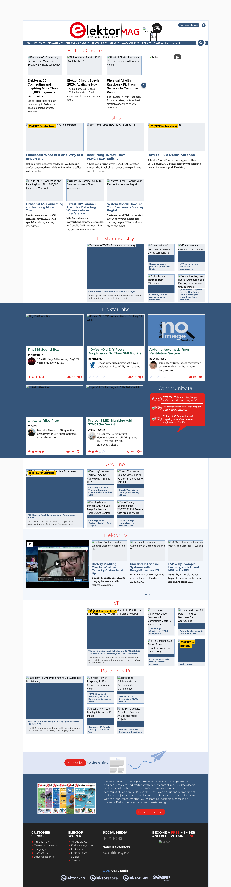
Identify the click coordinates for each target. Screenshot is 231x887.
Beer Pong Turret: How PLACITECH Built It (106, 157)
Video (113, 43)
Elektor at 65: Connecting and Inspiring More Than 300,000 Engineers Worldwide (178, 419)
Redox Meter (186, 664)
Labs (145, 43)
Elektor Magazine (82, 845)
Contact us (41, 852)
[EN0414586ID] (92, 436)
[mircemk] (92, 365)
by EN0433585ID (157, 359)
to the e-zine (88, 763)
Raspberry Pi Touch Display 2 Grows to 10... (99, 729)
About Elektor (79, 841)
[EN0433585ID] (153, 365)
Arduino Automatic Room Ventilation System (170, 351)
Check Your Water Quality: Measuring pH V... (129, 492)
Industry (98, 43)
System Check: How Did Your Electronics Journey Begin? (125, 207)
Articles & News (76, 43)
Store (177, 43)
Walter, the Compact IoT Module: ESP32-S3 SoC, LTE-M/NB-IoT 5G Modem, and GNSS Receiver (114, 652)
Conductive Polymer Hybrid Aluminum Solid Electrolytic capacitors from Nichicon (191, 294)
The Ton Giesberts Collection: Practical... (130, 730)
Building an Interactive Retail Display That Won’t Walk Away (182, 408)
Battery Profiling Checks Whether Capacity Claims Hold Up (107, 568)
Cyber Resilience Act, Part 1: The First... (191, 632)
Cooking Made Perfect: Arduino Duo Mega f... (100, 523)
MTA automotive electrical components (189, 266)
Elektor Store (79, 852)
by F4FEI (32, 426)
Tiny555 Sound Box (43, 349)
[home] (29, 42)
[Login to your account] (204, 25)
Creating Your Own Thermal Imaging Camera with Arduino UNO (100, 491)
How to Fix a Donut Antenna (171, 155)
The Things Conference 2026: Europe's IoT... (158, 631)
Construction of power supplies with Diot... (160, 266)
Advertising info (44, 856)
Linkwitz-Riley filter (43, 420)
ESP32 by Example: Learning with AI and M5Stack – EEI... (183, 567)
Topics (38, 43)
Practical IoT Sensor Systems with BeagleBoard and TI (144, 567)
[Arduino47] (32, 361)
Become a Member (189, 25)
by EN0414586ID (96, 430)
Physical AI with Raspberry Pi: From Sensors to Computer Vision (100, 698)
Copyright (40, 849)
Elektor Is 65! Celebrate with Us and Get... (128, 699)
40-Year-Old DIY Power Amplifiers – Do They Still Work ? (115, 351)
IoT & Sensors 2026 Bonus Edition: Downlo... (159, 661)
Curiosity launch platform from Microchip (158, 297)
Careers (76, 860)
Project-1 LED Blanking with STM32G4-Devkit (110, 422)
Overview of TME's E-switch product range (111, 291)
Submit (75, 856)
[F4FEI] (32, 432)
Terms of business (45, 845)
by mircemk (95, 359)
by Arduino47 (35, 355)
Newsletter (162, 43)
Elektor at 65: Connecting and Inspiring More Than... (44, 207)
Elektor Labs (78, 849)
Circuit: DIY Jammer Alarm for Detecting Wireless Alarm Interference (81, 208)
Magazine (54, 43)
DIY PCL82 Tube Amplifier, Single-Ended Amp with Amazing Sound (180, 399)
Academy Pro (130, 43)
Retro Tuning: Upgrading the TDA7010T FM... (127, 523)
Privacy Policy (42, 841)
